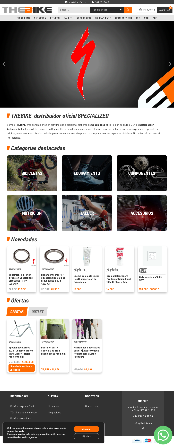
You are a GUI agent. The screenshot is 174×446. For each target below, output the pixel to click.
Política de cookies (20, 418)
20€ (146, 18)
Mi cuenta (53, 406)
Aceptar (86, 429)
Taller (68, 18)
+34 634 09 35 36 (143, 416)
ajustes (33, 437)
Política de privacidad (22, 406)
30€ (155, 18)
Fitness (55, 18)
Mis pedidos (54, 412)
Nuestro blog (92, 406)
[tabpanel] (87, 346)
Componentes (123, 18)
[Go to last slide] (4, 64)
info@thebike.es (143, 423)
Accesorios (83, 18)
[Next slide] (169, 64)
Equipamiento (103, 18)
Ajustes (86, 436)
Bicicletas (23, 18)
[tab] (17, 311)
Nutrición (40, 18)
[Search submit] (128, 10)
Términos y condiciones (23, 412)
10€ (138, 18)
